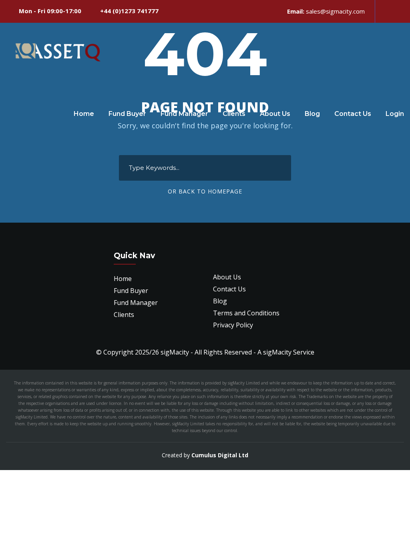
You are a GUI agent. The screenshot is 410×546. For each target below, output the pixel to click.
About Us (275, 114)
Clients (234, 114)
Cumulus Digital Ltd (219, 455)
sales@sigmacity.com (335, 11)
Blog (312, 114)
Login (395, 114)
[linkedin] (386, 11)
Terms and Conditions (246, 313)
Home (84, 114)
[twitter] (399, 11)
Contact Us (352, 114)
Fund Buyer (127, 114)
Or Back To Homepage (205, 191)
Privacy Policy (233, 325)
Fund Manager (184, 114)
